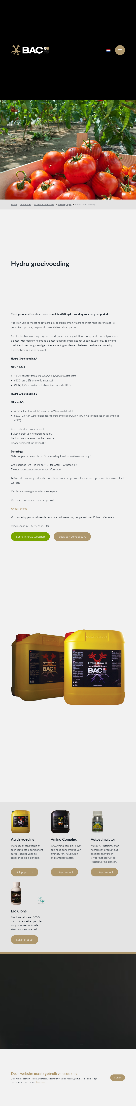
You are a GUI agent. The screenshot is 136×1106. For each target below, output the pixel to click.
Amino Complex (64, 839)
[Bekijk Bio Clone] (28, 893)
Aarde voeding (22, 839)
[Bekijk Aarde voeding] (28, 821)
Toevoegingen (64, 204)
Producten (25, 204)
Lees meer (40, 1082)
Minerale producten (44, 204)
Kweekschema (19, 508)
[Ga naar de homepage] (30, 50)
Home (14, 204)
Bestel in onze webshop (30, 536)
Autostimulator (103, 839)
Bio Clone (19, 911)
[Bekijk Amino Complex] (68, 821)
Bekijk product (24, 872)
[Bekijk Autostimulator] (108, 821)
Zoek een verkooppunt (72, 536)
